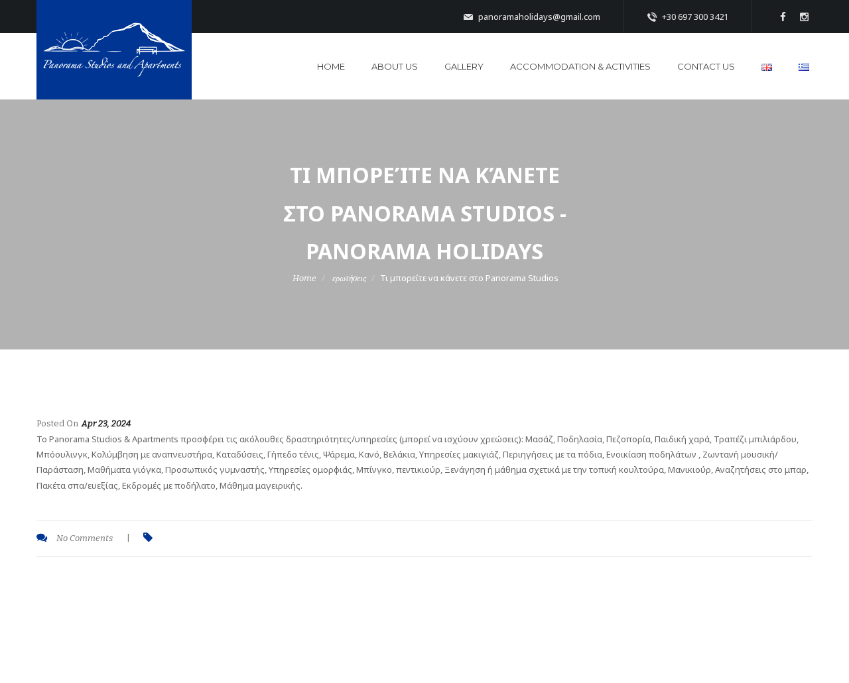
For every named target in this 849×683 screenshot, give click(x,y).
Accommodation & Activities (580, 66)
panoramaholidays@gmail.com (538, 17)
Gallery (464, 66)
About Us (394, 66)
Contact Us (706, 66)
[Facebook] (782, 16)
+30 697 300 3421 (694, 17)
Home (331, 66)
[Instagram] (804, 16)
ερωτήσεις (349, 278)
